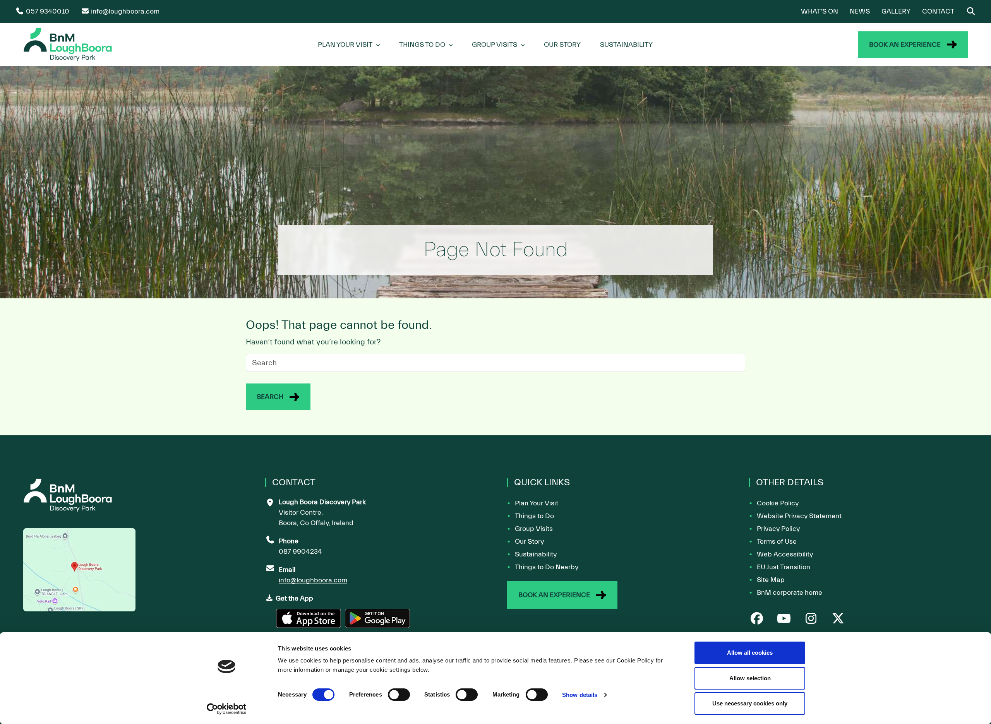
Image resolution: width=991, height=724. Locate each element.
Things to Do (534, 516)
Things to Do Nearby (546, 567)
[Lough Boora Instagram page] (811, 619)
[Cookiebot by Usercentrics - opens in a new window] (227, 709)
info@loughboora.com (313, 580)
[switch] (399, 694)
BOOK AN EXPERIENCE (905, 45)
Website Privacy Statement (799, 516)
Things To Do (422, 45)
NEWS (860, 11)
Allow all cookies (750, 652)
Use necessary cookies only (749, 703)
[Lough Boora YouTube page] (784, 619)
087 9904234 (300, 552)
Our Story (562, 45)
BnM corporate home (789, 593)
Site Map (771, 580)
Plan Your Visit (345, 45)
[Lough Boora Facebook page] (757, 619)
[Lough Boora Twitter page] (838, 619)
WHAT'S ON (819, 11)
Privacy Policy (778, 529)
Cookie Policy (778, 503)
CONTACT (938, 11)
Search (270, 397)
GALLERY (895, 11)
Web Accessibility (785, 554)
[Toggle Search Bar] (971, 11)
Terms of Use (777, 541)
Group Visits (494, 45)
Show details (579, 694)
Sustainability (626, 45)
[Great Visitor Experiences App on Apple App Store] (309, 621)
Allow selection (750, 678)
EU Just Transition (783, 567)
